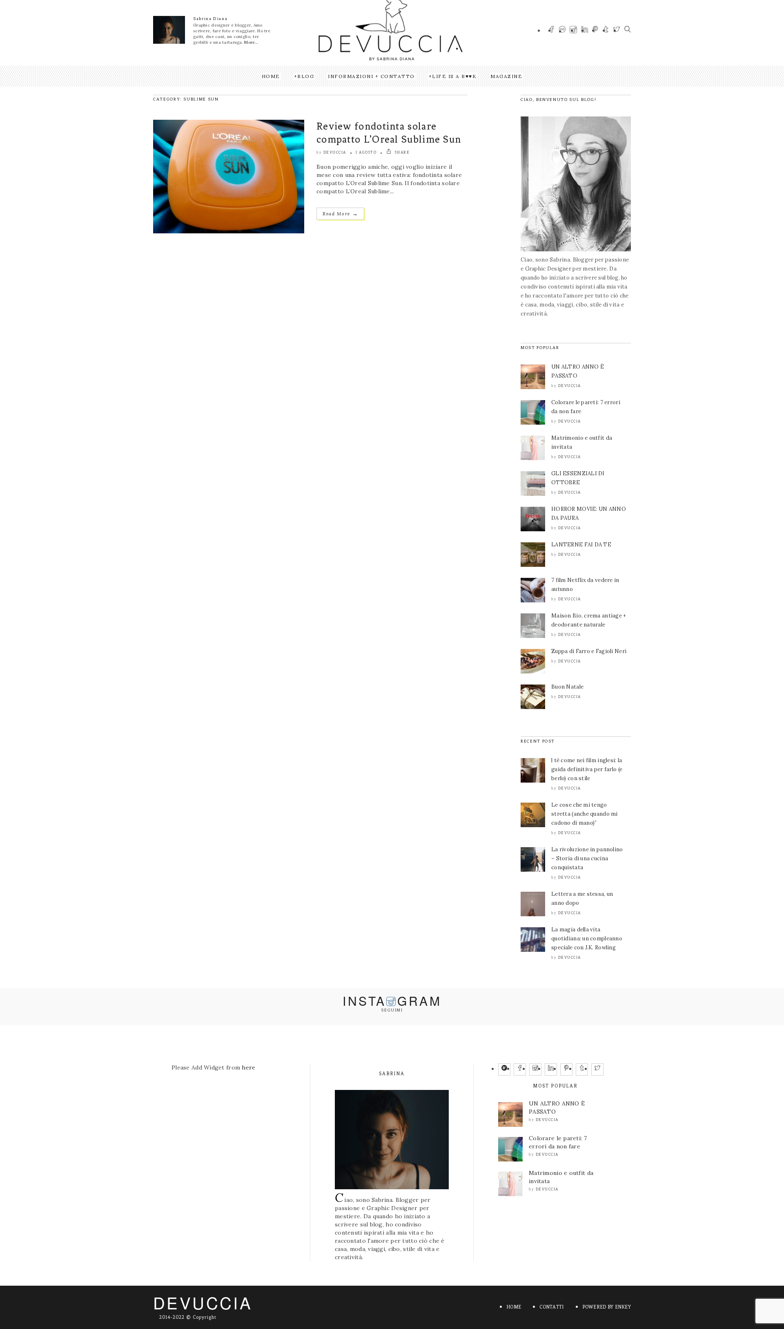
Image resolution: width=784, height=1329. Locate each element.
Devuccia (334, 152)
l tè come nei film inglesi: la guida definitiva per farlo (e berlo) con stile (586, 769)
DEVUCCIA (202, 1302)
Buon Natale (567, 686)
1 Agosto (366, 152)
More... (251, 42)
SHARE (401, 152)
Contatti (551, 1307)
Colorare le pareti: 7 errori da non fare (558, 1142)
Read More (340, 213)
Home (271, 76)
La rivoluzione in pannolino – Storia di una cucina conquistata (587, 858)
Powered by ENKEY (606, 1307)
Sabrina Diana (210, 18)
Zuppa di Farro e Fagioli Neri (588, 651)
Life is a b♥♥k (454, 76)
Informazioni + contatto (371, 76)
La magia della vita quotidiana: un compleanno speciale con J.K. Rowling (586, 938)
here (248, 1067)
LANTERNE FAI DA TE (581, 544)
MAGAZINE (506, 76)
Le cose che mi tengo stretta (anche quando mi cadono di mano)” (584, 813)
